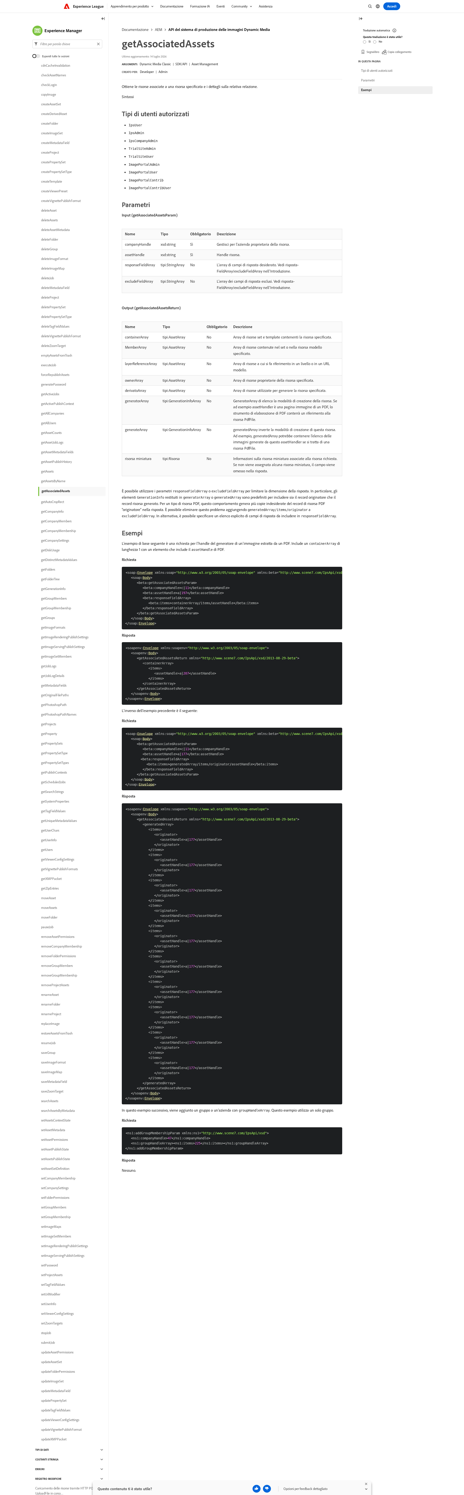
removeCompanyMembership (61, 946)
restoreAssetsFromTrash (57, 1033)
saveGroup (48, 1052)
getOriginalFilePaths (55, 695)
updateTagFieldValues (55, 1410)
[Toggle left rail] (103, 19)
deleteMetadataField (55, 288)
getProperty (49, 734)
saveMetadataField (54, 1081)
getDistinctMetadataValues (59, 560)
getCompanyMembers (56, 521)
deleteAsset (49, 210)
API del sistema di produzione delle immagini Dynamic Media (219, 29)
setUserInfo (48, 1304)
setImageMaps (51, 1226)
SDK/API (181, 64)
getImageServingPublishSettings (63, 647)
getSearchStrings (52, 792)
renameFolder (50, 1004)
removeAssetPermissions (57, 936)
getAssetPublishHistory (56, 462)
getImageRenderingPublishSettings (64, 637)
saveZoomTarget (52, 1091)
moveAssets (49, 908)
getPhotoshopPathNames (58, 714)
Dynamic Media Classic (155, 64)
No (380, 41)
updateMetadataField (55, 1391)
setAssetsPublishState (55, 1159)
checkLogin (49, 85)
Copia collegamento (399, 52)
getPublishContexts (54, 772)
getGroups (48, 618)
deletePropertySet (53, 307)
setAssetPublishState (55, 1149)
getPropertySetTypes (55, 763)
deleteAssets (49, 220)
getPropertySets (52, 743)
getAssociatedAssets (56, 491)
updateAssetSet (51, 1362)
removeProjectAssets (55, 985)
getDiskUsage (50, 550)
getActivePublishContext (57, 404)
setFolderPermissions (55, 1197)
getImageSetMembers (56, 656)
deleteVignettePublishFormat (61, 336)
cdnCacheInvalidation (55, 65)
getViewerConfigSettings (57, 859)
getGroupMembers (54, 598)
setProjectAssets (52, 1275)
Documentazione (135, 29)
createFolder (49, 123)
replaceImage (50, 1023)
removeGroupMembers (57, 965)
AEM (158, 29)
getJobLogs (48, 666)
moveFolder (49, 917)
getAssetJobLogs (52, 442)
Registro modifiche (48, 1479)
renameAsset (50, 994)
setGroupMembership (56, 1217)
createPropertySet (53, 162)
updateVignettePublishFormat (61, 1429)
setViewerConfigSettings (57, 1313)
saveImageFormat (53, 1062)
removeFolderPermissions (58, 956)
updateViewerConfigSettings (60, 1420)
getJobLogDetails (52, 676)
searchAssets (49, 1101)
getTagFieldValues (53, 811)
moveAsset (48, 898)
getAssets (47, 471)
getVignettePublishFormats (59, 869)
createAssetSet (51, 104)
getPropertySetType (54, 753)
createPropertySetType (56, 172)
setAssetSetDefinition (55, 1168)
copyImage (48, 94)
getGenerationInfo (53, 589)
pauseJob (47, 927)
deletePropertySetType (56, 317)
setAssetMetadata (53, 1130)
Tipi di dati (42, 1450)
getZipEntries (50, 888)
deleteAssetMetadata (55, 230)
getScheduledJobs (53, 782)
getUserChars (50, 830)
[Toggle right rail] (360, 19)
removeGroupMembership (59, 975)
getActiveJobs (50, 394)
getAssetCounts (51, 433)
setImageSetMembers (56, 1236)
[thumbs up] (257, 1489)
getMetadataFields (53, 685)
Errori (39, 1469)
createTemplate (51, 181)
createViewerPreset (54, 191)
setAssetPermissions (54, 1139)
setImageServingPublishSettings (62, 1255)
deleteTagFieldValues (55, 326)
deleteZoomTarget (53, 346)
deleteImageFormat (54, 259)
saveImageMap (51, 1072)
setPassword (49, 1265)
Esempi (366, 90)
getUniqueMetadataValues (59, 821)
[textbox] (67, 44)
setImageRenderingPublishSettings (64, 1246)
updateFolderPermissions (58, 1371)
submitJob (48, 1342)
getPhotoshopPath (54, 705)
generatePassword (53, 384)
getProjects (48, 724)
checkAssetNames (53, 75)
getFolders (48, 569)
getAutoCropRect (52, 502)
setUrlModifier (50, 1294)
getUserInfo (49, 840)
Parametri (368, 80)
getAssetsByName (53, 481)
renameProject (51, 1014)
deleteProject (50, 297)
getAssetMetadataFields (57, 452)
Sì (370, 41)
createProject (50, 152)
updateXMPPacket (53, 1439)
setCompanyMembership (58, 1178)
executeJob (48, 365)
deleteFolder (49, 239)
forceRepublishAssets (55, 375)
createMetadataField (55, 143)
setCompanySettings (55, 1188)
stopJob (46, 1333)
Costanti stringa (46, 1459)
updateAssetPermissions (57, 1352)
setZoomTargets (52, 1323)
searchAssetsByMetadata (58, 1110)
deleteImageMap (53, 268)
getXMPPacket (51, 879)
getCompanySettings (55, 540)
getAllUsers (48, 423)
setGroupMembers (53, 1207)
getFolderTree (50, 579)
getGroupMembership (56, 608)
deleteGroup (49, 249)
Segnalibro (373, 52)
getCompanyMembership (58, 531)
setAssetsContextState (56, 1120)
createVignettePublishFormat (61, 201)
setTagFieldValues (53, 1284)
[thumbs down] (267, 1489)
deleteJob (47, 278)
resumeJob (48, 1043)
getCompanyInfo (52, 511)
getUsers (47, 850)
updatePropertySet (53, 1400)
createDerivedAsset (54, 114)
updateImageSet (52, 1381)
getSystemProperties (55, 801)
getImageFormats (53, 627)
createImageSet (52, 133)
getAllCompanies (52, 413)
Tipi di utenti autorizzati (376, 70)
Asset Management (205, 64)
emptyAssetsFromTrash (56, 355)
